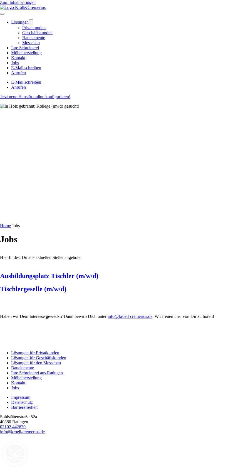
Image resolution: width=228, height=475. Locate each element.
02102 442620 (13, 426)
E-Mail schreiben (26, 67)
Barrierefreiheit (24, 407)
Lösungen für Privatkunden (35, 352)
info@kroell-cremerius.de (130, 316)
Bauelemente (33, 37)
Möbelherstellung (26, 52)
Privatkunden (34, 27)
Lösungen (20, 22)
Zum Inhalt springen (18, 2)
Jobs (15, 62)
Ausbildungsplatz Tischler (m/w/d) (49, 275)
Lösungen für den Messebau (36, 362)
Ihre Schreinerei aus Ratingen (37, 372)
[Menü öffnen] (2, 14)
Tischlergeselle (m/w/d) (33, 289)
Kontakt (18, 57)
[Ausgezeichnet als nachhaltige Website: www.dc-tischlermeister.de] (15, 468)
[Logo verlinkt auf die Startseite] (23, 7)
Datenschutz (22, 402)
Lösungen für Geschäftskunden (38, 357)
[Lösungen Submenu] (31, 22)
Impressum (20, 397)
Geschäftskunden (37, 32)
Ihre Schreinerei (25, 47)
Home (5, 225)
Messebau (31, 42)
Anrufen (18, 72)
